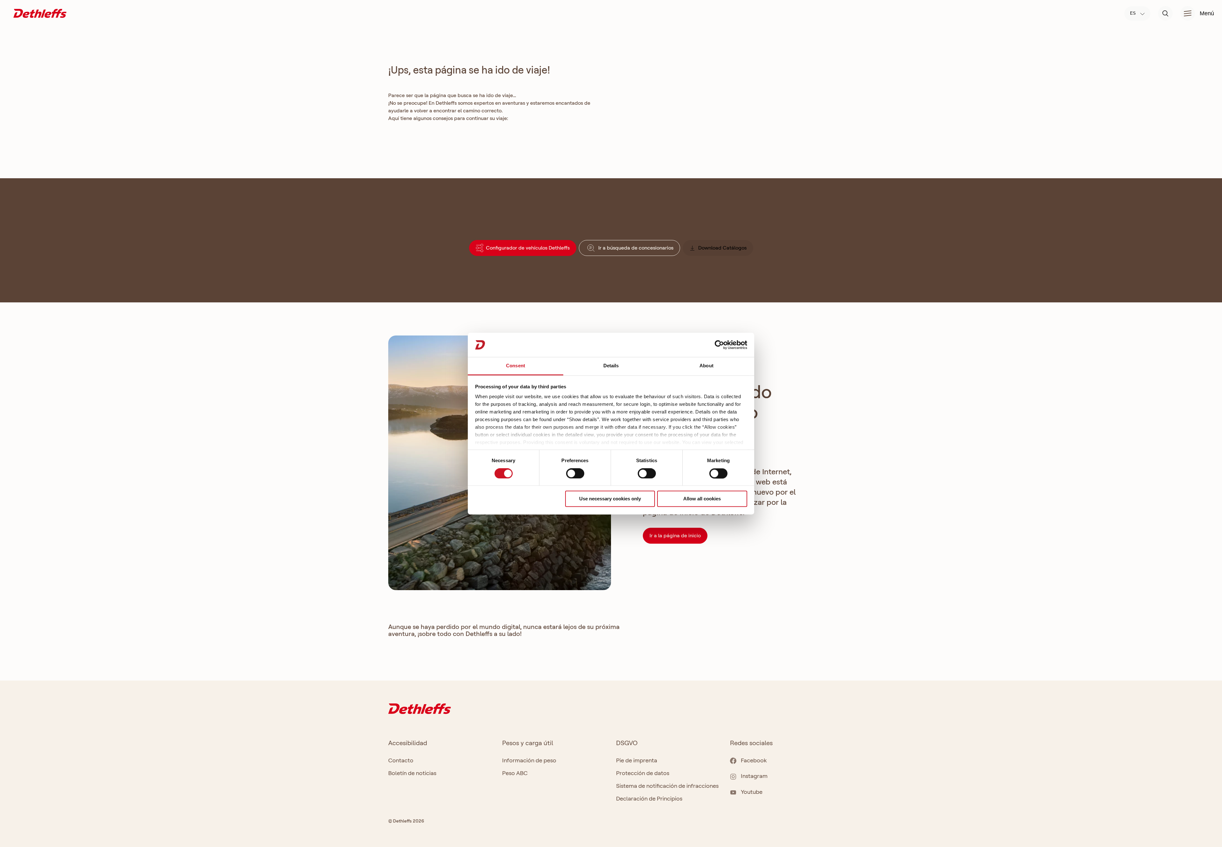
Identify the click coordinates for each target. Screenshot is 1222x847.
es (1133, 13)
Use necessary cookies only (610, 499)
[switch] (575, 473)
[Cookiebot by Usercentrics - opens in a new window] (719, 344)
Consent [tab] (515, 366)
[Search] (1165, 13)
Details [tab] (611, 366)
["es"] (40, 13)
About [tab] (706, 366)
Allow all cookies (702, 499)
